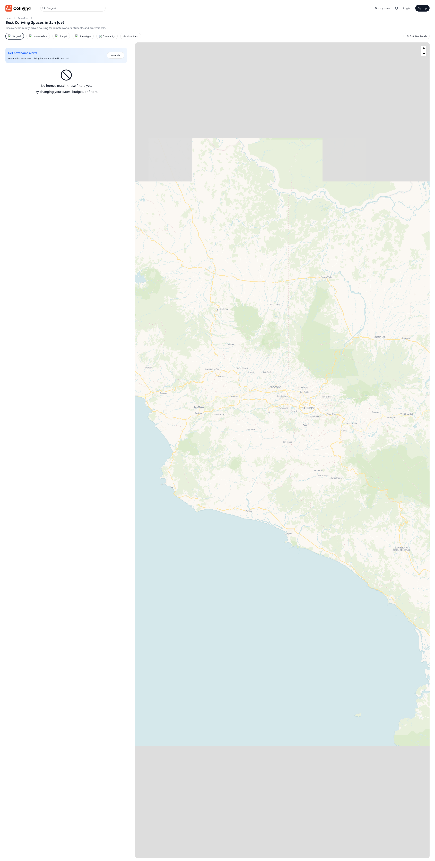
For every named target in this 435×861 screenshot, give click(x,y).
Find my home (382, 8)
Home (8, 18)
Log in (407, 8)
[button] (423, 48)
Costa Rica (23, 18)
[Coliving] (18, 8)
